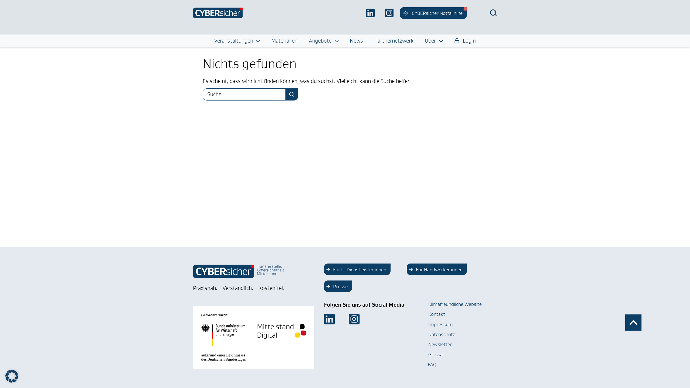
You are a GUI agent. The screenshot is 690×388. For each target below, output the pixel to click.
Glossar (436, 354)
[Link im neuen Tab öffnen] (329, 319)
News (356, 41)
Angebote (320, 41)
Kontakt (436, 314)
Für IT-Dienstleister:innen (359, 269)
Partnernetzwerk (393, 41)
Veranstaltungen (233, 41)
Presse (340, 286)
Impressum (440, 324)
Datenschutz (441, 334)
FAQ (432, 364)
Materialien (284, 41)
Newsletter (440, 344)
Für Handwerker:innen (439, 269)
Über (430, 41)
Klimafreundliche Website (455, 304)
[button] (12, 376)
